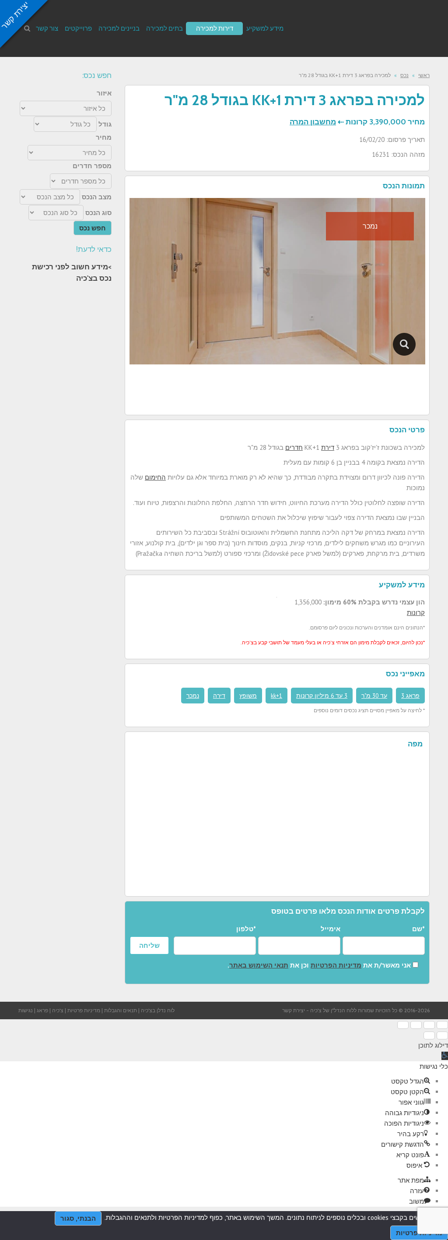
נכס (404, 75)
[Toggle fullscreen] (416, 1025)
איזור (104, 93)
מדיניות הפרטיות (336, 965)
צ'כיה (57, 1010)
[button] (444, 1056)
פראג (42, 1010)
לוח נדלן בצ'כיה (158, 1010)
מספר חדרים (92, 166)
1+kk (276, 695)
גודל (105, 124)
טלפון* (246, 929)
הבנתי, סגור (78, 1218)
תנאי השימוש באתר (258, 965)
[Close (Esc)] (442, 1025)
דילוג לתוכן (433, 1045)
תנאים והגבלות (120, 1010)
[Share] (429, 1025)
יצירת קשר (293, 1010)
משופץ (248, 695)
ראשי (424, 75)
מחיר (104, 137)
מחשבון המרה (313, 121)
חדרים (294, 447)
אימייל (330, 929)
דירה (219, 695)
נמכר (192, 695)
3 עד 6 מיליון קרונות (321, 695)
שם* (418, 929)
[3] (404, 344)
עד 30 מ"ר (374, 695)
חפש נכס (92, 228)
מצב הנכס (97, 197)
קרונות (416, 612)
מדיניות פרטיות (83, 1010)
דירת (327, 447)
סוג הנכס (98, 212)
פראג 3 (410, 695)
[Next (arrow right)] (429, 1035)
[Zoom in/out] (403, 1025)
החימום (155, 477)
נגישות (25, 1010)
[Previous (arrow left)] (442, 1035)
